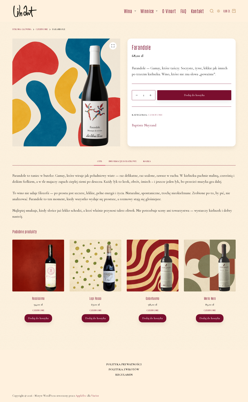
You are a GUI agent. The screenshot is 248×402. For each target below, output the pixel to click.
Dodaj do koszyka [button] (38, 318)
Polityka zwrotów (124, 369)
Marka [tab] (147, 161)
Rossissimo (38, 298)
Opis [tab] (99, 161)
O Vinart (169, 11)
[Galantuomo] (152, 265)
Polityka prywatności (124, 364)
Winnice (147, 11)
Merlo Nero (210, 298)
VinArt (95, 395)
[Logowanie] (218, 11)
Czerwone (155, 114)
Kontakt (197, 11)
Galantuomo (152, 298)
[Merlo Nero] (210, 265)
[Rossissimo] (38, 265)
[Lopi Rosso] (95, 265)
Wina (128, 11)
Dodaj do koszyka (194, 95)
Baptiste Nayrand (144, 125)
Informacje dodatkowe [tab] (123, 161)
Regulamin (124, 375)
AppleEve (81, 395)
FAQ (183, 11)
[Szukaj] (212, 11)
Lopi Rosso (95, 298)
